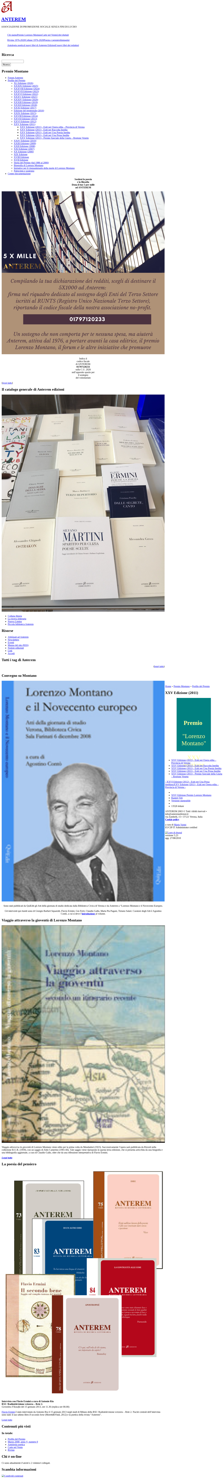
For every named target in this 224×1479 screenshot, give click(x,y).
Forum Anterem (15, 77)
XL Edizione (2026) (23, 83)
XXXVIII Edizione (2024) (27, 88)
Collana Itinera (15, 616)
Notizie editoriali (16, 648)
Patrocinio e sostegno (24, 171)
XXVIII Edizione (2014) (26, 116)
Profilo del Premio (16, 80)
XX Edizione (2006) (24, 151)
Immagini (64, 40)
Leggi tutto (7, 1420)
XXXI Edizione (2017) (25, 108)
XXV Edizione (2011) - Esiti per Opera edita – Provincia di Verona (52, 127)
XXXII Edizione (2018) (25, 105)
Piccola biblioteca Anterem (21, 624)
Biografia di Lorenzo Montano (28, 165)
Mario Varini (180, 824)
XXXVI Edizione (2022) (26, 94)
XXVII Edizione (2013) (25, 119)
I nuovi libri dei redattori (67, 45)
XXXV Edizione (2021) (25, 97)
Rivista (11, 1450)
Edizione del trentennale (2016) (29, 110)
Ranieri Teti (177, 798)
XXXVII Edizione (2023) (26, 91)
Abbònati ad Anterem (18, 637)
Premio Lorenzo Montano (29, 35)
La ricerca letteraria (17, 618)
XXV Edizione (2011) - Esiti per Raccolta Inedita (44, 129)
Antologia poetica (15, 45)
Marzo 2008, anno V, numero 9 (23, 1441)
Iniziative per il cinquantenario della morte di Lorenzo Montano (44, 168)
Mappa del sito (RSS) (18, 645)
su (173, 784)
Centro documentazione (19, 173)
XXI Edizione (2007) (24, 149)
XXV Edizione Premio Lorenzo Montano (191, 795)
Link (10, 650)
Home (168, 686)
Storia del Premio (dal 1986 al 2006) (31, 162)
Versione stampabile (180, 800)
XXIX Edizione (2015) (25, 113)
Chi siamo (12, 35)
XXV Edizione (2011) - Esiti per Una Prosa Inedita (44, 135)
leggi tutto (159, 666)
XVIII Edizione (21, 157)
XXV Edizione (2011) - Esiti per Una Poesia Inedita (45, 132)
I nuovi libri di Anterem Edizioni (40, 45)
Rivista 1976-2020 (16, 40)
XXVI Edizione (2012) (25, 121)
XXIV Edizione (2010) (25, 140)
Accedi (11, 653)
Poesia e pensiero (52, 40)
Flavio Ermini (8, 1412)
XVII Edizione (21, 160)
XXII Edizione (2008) (24, 146)
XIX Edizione (20, 154)
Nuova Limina (15, 621)
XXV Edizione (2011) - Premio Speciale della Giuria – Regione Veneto (54, 138)
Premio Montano (182, 686)
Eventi (11, 642)
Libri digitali (63, 35)
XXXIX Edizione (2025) (26, 86)
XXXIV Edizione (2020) (26, 99)
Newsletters (13, 639)
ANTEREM (13, 19)
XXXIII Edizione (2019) (26, 102)
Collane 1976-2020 (34, 40)
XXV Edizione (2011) (24, 124)
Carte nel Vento (49, 35)
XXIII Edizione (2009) (25, 143)
